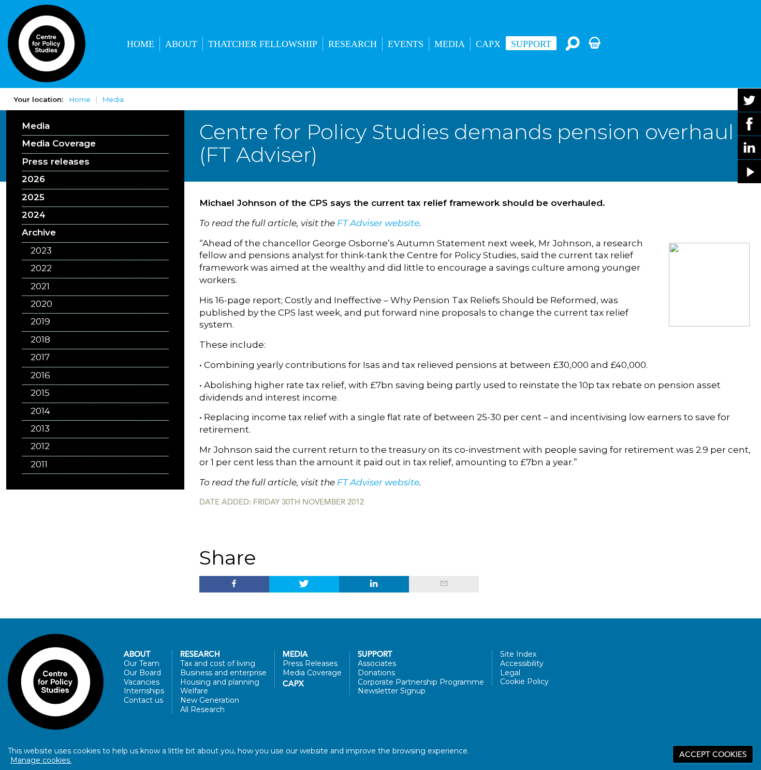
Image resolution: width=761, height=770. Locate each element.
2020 (41, 304)
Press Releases (310, 663)
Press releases (56, 161)
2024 (34, 215)
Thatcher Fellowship (262, 44)
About (181, 44)
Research (352, 44)
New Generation (209, 700)
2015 (40, 393)
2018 (40, 339)
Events (405, 44)
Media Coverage (59, 143)
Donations (376, 672)
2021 (40, 286)
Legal (510, 672)
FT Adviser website (378, 223)
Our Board (142, 672)
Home (140, 44)
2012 (40, 446)
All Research (202, 709)
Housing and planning (219, 682)
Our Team (141, 663)
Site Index (518, 654)
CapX (488, 44)
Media (449, 44)
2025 (33, 197)
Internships (144, 690)
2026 (33, 179)
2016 (40, 375)
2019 (40, 321)
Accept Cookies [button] (713, 754)
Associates (377, 663)
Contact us (143, 700)
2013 (40, 428)
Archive (39, 232)
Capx (293, 683)
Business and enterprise (223, 672)
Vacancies (141, 682)
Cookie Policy (524, 681)
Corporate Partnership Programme (421, 682)
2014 (40, 411)
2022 (41, 268)
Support (531, 44)
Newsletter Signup (392, 690)
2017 (40, 357)
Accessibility (522, 663)
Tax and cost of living (217, 663)
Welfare (194, 690)
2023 (41, 250)
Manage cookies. (40, 760)
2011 (39, 464)
